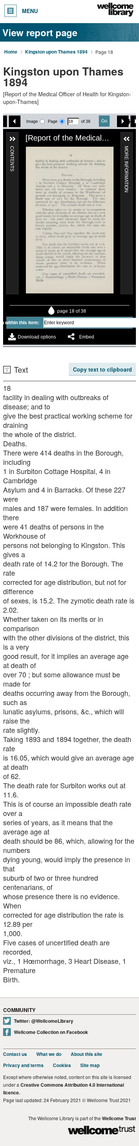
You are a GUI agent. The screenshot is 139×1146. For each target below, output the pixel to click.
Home (10, 52)
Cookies (62, 1065)
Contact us (15, 1054)
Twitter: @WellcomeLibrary (43, 1021)
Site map (90, 1065)
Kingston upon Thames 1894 (56, 52)
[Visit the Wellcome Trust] (101, 1131)
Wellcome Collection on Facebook (51, 1032)
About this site (86, 1054)
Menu (30, 11)
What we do (48, 1054)
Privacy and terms (23, 1065)
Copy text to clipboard (102, 369)
